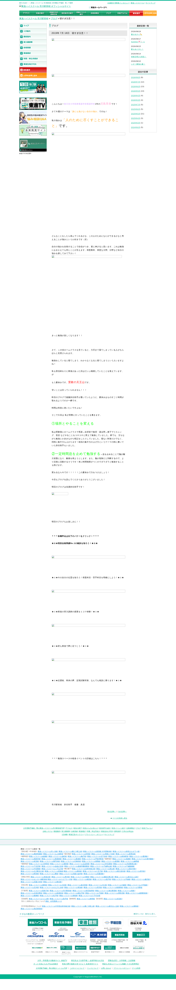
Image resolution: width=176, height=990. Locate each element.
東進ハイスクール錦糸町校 (118, 856)
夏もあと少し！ (137, 49)
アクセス (69, 828)
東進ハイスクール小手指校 (137, 885)
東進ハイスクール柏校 (126, 891)
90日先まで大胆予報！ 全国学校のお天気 (87, 960)
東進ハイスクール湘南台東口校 (101, 877)
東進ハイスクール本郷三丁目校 (103, 854)
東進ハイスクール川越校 (117, 885)
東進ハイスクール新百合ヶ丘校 (126, 877)
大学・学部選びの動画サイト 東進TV (52, 960)
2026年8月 (135, 77)
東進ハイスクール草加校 (73, 887)
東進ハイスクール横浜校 (52, 882)
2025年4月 (135, 118)
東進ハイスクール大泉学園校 (142, 859)
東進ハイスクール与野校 (133, 887)
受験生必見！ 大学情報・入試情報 (121, 960)
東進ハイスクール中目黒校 (30, 869)
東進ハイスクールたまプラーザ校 (59, 879)
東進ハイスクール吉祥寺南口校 (83, 869)
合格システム (48, 831)
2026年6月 (135, 87)
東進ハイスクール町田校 (30, 874)
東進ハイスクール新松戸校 (74, 893)
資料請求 (117, 831)
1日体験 (65, 834)
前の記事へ (111, 812)
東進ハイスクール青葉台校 (40, 877)
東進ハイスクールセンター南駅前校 (34, 879)
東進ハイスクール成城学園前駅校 (76, 866)
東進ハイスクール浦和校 (38, 885)
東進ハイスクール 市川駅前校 (33, 18)
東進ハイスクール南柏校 (68, 896)
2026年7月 (135, 82)
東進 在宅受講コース (53, 901)
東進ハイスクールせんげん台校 (51, 887)
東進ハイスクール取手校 (59, 899)
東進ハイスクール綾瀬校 (38, 856)
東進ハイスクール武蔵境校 (94, 874)
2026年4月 (135, 96)
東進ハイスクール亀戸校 (77, 856)
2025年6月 (135, 109)
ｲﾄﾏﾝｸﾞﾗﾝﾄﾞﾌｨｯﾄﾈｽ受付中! (35, 944)
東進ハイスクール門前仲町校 (93, 859)
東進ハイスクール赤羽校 (81, 854)
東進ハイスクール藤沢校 (141, 879)
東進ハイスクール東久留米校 (114, 871)
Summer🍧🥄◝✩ (138, 42)
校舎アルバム (147, 828)
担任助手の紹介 (105, 828)
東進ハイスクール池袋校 (121, 859)
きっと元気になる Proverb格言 (45, 964)
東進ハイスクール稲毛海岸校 (83, 891)
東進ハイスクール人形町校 (53, 854)
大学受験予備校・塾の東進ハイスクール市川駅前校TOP (43, 828)
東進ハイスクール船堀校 (72, 859)
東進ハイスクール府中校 (136, 871)
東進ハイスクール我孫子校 (39, 891)
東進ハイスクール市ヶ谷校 (48, 851)
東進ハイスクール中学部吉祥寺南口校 (56, 906)
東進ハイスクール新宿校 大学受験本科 (97, 851)
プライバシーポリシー (121, 968)
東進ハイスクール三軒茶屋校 (101, 864)
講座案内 (57, 831)
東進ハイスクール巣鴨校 (91, 861)
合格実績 (74, 831)
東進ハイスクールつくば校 (39, 899)
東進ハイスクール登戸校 (102, 879)
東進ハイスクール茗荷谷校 (126, 854)
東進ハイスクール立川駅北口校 (32, 871)
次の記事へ (122, 812)
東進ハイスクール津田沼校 (115, 893)
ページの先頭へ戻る (119, 818)
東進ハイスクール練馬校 (130, 861)
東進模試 (82, 831)
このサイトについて (77, 968)
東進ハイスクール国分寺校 (126, 869)
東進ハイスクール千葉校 (94, 893)
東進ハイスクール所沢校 (93, 887)
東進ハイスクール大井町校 (39, 864)
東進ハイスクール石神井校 (71, 861)
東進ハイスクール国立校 (105, 869)
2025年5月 (135, 114)
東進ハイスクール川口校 (98, 885)
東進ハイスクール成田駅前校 (136, 893)
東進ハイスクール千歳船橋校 (123, 866)
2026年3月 (135, 100)
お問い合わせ (106, 968)
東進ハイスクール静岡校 (86, 899)
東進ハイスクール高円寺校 (50, 861)
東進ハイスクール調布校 (73, 871)
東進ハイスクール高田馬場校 (31, 854)
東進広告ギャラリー (27, 150)
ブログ (54, 18)
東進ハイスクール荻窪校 (30, 861)
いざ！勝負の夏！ (138, 64)
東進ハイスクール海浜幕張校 (106, 891)
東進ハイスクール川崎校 (80, 877)
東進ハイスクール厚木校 (61, 877)
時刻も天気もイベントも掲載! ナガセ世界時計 (120, 964)
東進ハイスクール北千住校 (97, 856)
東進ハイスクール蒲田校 (59, 864)
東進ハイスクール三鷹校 (49, 874)
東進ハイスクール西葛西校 (51, 859)
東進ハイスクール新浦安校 (53, 893)
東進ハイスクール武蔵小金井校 (70, 874)
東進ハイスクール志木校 (30, 887)
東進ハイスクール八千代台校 (89, 896)
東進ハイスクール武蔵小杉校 (31, 882)
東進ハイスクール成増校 (110, 861)
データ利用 (136, 968)
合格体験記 (130, 828)
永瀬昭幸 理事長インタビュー (118, 3)
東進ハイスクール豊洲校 (138, 856)
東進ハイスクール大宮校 (57, 885)
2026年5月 (135, 91)
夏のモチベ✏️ (136, 34)
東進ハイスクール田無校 (54, 871)
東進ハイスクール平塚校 (121, 879)
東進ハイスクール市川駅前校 (60, 891)
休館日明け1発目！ (138, 57)
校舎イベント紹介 (118, 828)
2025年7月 (135, 105)
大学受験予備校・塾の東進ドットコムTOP (51, 968)
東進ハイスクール (137, 3)
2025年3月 (135, 123)
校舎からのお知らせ (90, 828)
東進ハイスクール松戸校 (49, 896)
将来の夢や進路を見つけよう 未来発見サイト (80, 964)
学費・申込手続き (93, 831)
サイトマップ (150, 3)
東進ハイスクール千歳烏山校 (101, 866)
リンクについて (93, 968)
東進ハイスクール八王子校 (93, 871)
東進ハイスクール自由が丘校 (52, 866)
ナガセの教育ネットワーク (32, 914)
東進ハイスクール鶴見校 (82, 879)
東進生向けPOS (107, 831)
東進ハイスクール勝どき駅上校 (70, 851)
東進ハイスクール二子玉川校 (52, 869)
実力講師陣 (66, 831)
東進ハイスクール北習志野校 (31, 893)
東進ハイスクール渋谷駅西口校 (124, 864)
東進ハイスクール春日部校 (77, 885)
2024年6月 (135, 127)
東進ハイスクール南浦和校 (113, 887)
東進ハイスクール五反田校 (79, 864)
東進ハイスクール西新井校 (30, 859)
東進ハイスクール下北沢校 (30, 866)
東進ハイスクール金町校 (58, 856)
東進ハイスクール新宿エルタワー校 (126, 851)
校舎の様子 (78, 828)
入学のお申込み (128, 831)
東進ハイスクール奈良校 (113, 899)
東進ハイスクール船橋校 (30, 896)
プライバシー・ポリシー (94, 834)
